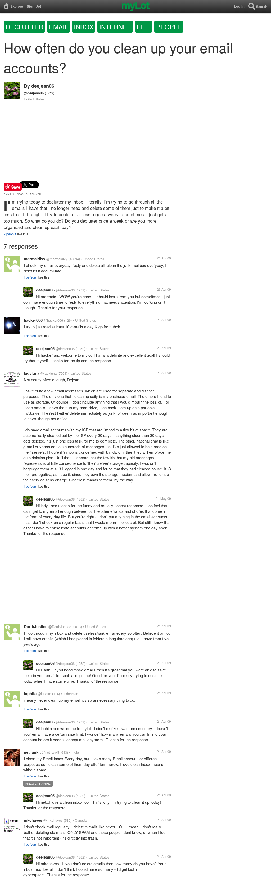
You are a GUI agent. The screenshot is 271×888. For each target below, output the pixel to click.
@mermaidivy (56, 258)
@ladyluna (48, 373)
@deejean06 (34, 92)
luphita (30, 693)
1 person (29, 277)
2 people (10, 234)
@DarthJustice (59, 626)
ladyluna (31, 373)
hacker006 (33, 320)
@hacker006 (53, 320)
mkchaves (33, 820)
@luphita (44, 693)
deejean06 (42, 85)
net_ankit (32, 752)
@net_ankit (50, 752)
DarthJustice (35, 626)
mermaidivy (34, 259)
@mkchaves (53, 820)
